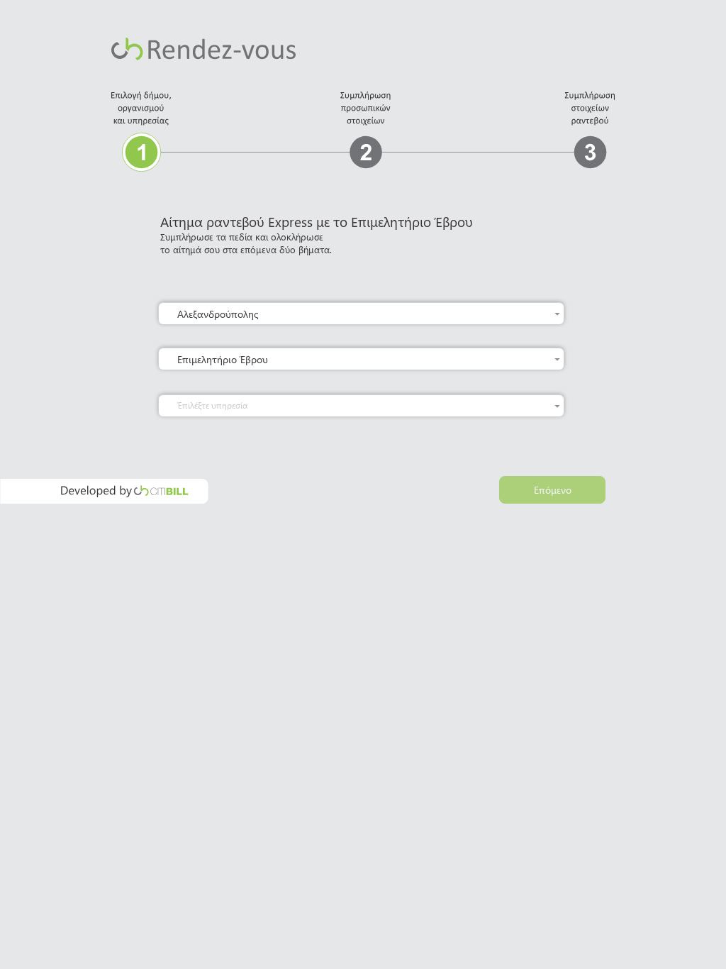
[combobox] (364, 313)
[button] (557, 313)
